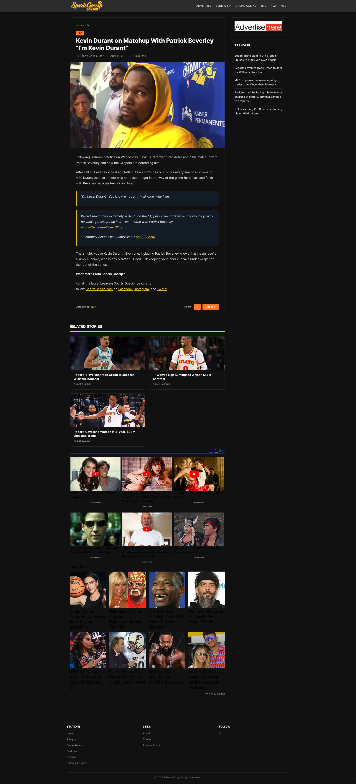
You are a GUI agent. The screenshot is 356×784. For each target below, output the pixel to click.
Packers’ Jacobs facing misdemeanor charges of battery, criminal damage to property (258, 97)
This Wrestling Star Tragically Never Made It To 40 (205, 616)
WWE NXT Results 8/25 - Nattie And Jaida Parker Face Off (86, 679)
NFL (263, 5)
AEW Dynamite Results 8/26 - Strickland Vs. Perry (167, 677)
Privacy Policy (151, 745)
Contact (148, 739)
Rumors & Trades (77, 763)
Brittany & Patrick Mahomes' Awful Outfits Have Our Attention (204, 679)
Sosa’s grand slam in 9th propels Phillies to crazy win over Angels (256, 57)
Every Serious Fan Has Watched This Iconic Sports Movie (127, 677)
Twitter (162, 289)
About (146, 733)
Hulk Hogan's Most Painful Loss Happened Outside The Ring (125, 619)
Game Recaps (75, 745)
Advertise (204, 5)
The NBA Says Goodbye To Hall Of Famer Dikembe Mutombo (166, 619)
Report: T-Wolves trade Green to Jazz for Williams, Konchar (258, 70)
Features (72, 751)
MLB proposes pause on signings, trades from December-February (256, 82)
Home (79, 25)
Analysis (72, 739)
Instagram (141, 289)
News (70, 733)
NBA (273, 5)
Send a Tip (223, 5)
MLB (283, 5)
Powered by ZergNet (214, 693)
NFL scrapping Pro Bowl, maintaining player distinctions (258, 111)
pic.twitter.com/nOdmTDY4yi (102, 227)
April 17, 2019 (145, 237)
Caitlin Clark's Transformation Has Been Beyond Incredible (88, 619)
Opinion (71, 757)
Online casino (246, 5)
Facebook (125, 289)
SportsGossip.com (99, 289)
